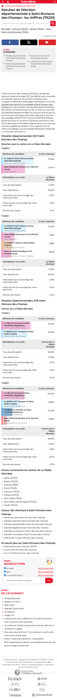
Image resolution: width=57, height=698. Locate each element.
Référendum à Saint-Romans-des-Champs (23, 538)
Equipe (22, 660)
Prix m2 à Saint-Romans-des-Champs (21, 553)
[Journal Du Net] (14, 684)
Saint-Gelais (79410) (13, 498)
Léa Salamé (9, 612)
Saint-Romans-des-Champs (41, 62)
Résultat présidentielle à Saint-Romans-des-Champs (28, 524)
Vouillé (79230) (10, 505)
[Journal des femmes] (14, 679)
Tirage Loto (9, 615)
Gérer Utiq (24, 665)
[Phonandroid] (42, 695)
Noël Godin (9, 605)
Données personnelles (43, 662)
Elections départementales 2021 (21, 6)
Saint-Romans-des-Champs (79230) (20, 546)
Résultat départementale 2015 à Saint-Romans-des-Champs (16, 66)
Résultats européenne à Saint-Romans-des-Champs (28, 531)
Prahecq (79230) (11, 495)
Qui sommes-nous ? (10, 660)
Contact (51, 660)
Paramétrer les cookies (11, 665)
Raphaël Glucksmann (14, 608)
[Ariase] (14, 694)
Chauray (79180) (11, 485)
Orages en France (12, 602)
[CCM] (42, 679)
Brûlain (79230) (37, 29)
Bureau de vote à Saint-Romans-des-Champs (24, 517)
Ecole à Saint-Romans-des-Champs (20, 550)
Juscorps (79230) (20, 29)
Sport (8, 572)
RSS (20, 662)
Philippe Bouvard (12, 598)
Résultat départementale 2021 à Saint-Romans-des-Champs (16, 58)
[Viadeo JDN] (42, 689)
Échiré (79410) (10, 488)
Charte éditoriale (32, 660)
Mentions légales (36, 665)
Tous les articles (12, 662)
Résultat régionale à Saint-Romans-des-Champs (26, 521)
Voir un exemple (45, 568)
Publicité (43, 660)
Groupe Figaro (49, 665)
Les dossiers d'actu (14, 575)
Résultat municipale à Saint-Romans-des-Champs (27, 534)
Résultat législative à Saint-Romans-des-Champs (26, 528)
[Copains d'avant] (14, 689)
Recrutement (28, 662)
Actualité (10, 568)
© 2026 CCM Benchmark (28, 667)
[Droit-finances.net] (42, 684)
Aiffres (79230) (10, 478)
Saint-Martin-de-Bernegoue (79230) (20, 502)
